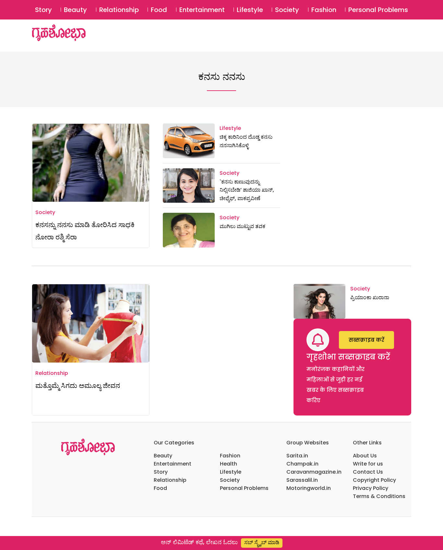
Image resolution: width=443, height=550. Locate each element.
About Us (365, 455)
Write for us (368, 463)
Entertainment (202, 9)
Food (159, 9)
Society (287, 9)
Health (228, 463)
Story (43, 9)
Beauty (75, 9)
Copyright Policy (374, 480)
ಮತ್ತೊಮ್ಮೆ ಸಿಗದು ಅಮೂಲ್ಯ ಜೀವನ (77, 385)
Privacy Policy (370, 488)
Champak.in (302, 463)
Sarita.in (297, 455)
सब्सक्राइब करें (366, 340)
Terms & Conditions (379, 496)
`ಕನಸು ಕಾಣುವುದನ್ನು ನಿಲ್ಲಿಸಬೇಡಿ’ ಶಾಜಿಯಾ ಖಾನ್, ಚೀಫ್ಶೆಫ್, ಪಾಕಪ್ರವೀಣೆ (247, 190)
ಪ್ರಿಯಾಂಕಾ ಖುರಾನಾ (369, 297)
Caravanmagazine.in (313, 472)
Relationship (119, 9)
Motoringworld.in (308, 488)
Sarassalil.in (302, 480)
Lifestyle (250, 9)
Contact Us (368, 472)
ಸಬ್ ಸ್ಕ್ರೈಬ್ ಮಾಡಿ (261, 542)
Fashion (323, 9)
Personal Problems (378, 9)
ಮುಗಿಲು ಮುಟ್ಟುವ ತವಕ (242, 226)
